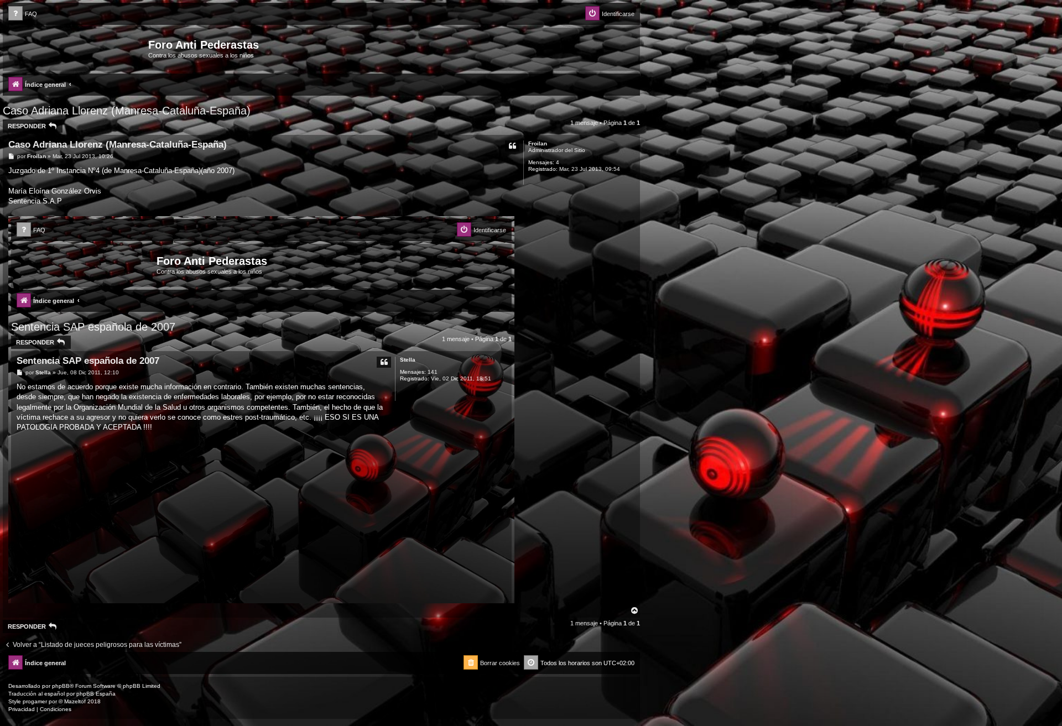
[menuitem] (22, 14)
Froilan (537, 143)
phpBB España (96, 694)
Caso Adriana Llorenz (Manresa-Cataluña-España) (127, 111)
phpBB (61, 686)
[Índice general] (77, 48)
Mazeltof (75, 701)
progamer (35, 701)
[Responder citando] (512, 146)
